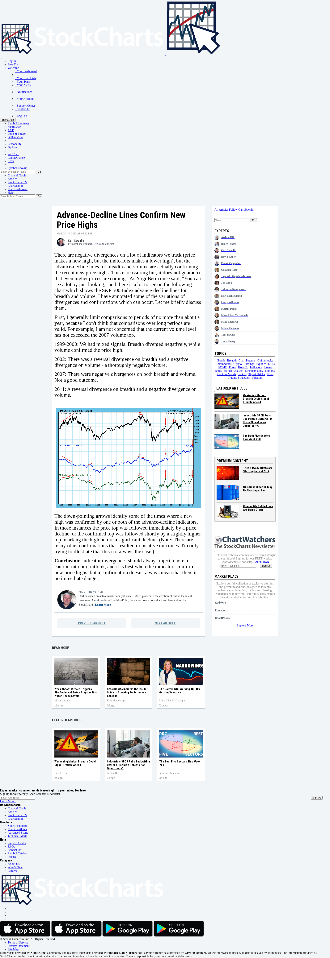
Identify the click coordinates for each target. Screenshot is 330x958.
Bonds (221, 360)
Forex (232, 367)
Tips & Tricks (256, 374)
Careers (12, 870)
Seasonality (14, 144)
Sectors (242, 374)
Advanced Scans (18, 832)
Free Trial (13, 64)
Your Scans (23, 81)
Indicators (256, 367)
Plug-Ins (220, 610)
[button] (13, 67)
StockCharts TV (17, 182)
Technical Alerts (17, 836)
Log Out (21, 116)
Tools (270, 374)
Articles (12, 178)
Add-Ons (220, 602)
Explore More (245, 625)
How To (243, 367)
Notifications (23, 91)
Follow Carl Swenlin (241, 209)
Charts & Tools (17, 175)
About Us (13, 863)
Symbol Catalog (17, 853)
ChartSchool (15, 185)
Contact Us (22, 109)
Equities (261, 363)
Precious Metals (226, 374)
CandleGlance (16, 157)
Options (12, 147)
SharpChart (8, 119)
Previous (91, 623)
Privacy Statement (18, 946)
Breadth (232, 360)
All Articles (221, 209)
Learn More (103, 604)
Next (165, 623)
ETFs (271, 363)
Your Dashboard (26, 71)
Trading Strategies (239, 377)
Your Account (24, 98)
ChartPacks (222, 618)
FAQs (11, 846)
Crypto (237, 363)
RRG (11, 161)
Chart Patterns (247, 360)
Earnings (249, 363)
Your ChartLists (25, 78)
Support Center (25, 105)
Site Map (13, 949)
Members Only (254, 370)
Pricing (12, 856)
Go (39, 171)
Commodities (223, 363)
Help (11, 192)
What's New (15, 867)
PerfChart (13, 154)
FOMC (222, 367)
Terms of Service (18, 942)
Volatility (257, 377)
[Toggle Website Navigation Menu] (1, 58)
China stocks (265, 360)
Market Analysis (233, 370)
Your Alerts (23, 85)
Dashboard (18, 189)
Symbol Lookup (17, 168)
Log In (12, 61)
